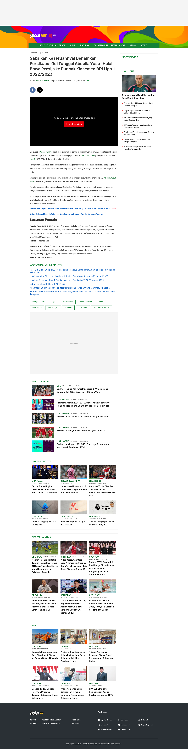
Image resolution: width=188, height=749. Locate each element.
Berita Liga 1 (53, 307)
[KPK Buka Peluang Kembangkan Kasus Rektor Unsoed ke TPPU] (102, 673)
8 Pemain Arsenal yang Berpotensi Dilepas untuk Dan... (138, 126)
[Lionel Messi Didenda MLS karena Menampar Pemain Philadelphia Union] (73, 472)
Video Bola (83, 307)
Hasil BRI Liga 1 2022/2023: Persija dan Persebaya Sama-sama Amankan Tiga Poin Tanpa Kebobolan (72, 271)
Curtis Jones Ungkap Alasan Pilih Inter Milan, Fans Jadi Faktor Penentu (45, 489)
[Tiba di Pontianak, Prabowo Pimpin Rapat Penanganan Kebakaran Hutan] (102, 636)
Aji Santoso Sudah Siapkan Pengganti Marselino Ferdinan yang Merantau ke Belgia (70, 287)
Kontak (33, 720)
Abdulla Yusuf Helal (101, 307)
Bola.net (33, 52)
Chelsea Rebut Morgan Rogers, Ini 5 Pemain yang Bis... (138, 104)
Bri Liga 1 (68, 307)
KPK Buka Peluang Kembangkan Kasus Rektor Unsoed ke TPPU (101, 692)
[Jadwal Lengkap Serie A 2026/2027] (45, 507)
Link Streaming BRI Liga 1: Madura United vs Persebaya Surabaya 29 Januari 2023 (69, 276)
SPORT (144, 45)
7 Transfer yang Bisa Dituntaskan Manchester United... (137, 148)
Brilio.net (104, 725)
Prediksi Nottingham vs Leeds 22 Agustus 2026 (81, 430)
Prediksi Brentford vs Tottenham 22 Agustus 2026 (83, 416)
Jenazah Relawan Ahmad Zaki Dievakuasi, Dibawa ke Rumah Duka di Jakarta (45, 655)
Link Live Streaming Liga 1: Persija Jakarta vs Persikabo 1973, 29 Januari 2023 (67, 280)
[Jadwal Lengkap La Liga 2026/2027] (73, 507)
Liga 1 (32, 159)
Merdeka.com (106, 730)
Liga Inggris (63, 400)
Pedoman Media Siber (51, 720)
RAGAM (133, 45)
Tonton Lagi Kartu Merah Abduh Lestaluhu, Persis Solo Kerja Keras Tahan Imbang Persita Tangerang (73, 293)
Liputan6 (36, 647)
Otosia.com (125, 730)
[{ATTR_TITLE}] (139, 83)
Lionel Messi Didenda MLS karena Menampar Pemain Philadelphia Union (73, 489)
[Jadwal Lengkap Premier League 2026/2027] (102, 507)
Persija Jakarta (45, 151)
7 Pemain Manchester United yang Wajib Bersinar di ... (138, 119)
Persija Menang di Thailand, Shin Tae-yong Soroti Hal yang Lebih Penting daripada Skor (70, 208)
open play (37, 557)
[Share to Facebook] (33, 90)
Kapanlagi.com (147, 725)
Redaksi (33, 724)
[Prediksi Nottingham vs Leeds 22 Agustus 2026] (43, 432)
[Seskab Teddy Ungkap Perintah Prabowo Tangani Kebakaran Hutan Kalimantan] (45, 673)
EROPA (62, 45)
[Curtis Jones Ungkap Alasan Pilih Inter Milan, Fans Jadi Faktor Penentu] (45, 472)
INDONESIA (84, 45)
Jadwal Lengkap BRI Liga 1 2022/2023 (47, 284)
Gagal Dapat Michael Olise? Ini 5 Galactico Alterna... (137, 112)
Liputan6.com (106, 720)
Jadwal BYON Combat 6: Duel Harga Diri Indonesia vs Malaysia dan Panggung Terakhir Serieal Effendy (101, 568)
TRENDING (52, 45)
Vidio (101, 302)
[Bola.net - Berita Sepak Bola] (43, 35)
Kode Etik (76, 720)
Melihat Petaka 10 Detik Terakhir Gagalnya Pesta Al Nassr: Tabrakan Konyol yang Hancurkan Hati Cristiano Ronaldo (45, 566)
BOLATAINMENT (101, 45)
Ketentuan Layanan (51, 724)
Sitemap (76, 724)
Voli (59, 386)
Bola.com (124, 720)
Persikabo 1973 (88, 155)
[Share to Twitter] (40, 90)
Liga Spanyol (67, 516)
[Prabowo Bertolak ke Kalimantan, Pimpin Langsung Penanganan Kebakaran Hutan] (73, 673)
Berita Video (68, 302)
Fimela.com (125, 725)
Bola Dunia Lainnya (70, 481)
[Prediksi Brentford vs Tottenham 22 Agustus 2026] (43, 418)
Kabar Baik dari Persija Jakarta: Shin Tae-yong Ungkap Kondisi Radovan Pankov (66, 214)
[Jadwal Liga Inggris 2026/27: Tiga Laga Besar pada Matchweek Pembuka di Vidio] (43, 446)
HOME (42, 45)
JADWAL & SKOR (118, 45)
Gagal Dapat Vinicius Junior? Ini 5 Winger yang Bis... (137, 140)
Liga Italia (37, 481)
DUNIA (72, 45)
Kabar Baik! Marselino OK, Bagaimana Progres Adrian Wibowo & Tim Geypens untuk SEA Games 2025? (73, 606)
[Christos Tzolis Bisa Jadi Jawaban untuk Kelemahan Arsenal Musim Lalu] (102, 472)
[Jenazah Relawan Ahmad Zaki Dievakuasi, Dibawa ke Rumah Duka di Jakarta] (45, 636)
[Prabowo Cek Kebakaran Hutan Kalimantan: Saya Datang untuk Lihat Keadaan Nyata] (73, 636)
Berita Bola (37, 307)
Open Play (43, 52)
